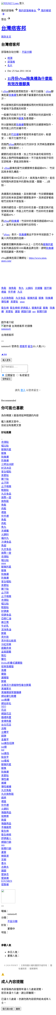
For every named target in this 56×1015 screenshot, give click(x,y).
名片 (9, 65)
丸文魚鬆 (6, 790)
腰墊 (3, 674)
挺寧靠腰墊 (7, 666)
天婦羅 (38, 288)
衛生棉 (5, 308)
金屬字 (5, 739)
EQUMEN (6, 881)
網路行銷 (26, 311)
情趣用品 (6, 812)
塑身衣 (5, 874)
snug (22, 301)
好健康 (5, 611)
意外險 (5, 637)
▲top (4, 354)
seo (34, 311)
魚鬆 (3, 288)
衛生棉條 (15, 308)
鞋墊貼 (5, 490)
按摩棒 (5, 816)
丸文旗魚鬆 (7, 298)
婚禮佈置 (6, 717)
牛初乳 (5, 626)
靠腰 (3, 670)
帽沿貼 (5, 445)
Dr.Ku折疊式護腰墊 (11, 663)
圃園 (3, 870)
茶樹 (3, 859)
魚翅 (3, 545)
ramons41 (6, 329)
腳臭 (21, 118)
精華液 (5, 856)
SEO (3, 706)
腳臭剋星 (48, 244)
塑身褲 (5, 878)
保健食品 (6, 614)
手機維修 (6, 827)
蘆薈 (3, 852)
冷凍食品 (6, 542)
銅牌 (3, 736)
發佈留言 (6, 379)
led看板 (5, 760)
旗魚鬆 (12, 288)
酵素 (3, 633)
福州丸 (5, 538)
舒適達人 (25, 308)
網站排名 (6, 703)
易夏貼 (14, 301)
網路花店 (6, 713)
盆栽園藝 (6, 651)
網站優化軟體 (8, 696)
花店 (3, 710)
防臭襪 (5, 460)
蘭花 (3, 659)
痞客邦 (23, 346)
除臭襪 (12, 95)
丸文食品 (21, 298)
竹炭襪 (15, 134)
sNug (5, 91)
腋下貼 (5, 479)
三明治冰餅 (7, 464)
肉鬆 (3, 508)
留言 (30, 346)
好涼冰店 (6, 468)
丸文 (19, 292)
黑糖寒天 (6, 688)
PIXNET (14, 965)
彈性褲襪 (6, 786)
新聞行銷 (42, 311)
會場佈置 (6, 721)
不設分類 (27, 52)
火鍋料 (29, 288)
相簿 (9, 58)
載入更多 (6, 360)
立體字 (5, 732)
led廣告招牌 (7, 743)
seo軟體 (5, 699)
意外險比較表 (8, 640)
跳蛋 (3, 820)
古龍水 (5, 867)
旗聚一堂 (6, 497)
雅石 (3, 655)
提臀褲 (5, 884)
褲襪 (3, 783)
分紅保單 (6, 644)
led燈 (4, 747)
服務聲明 (34, 968)
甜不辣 (48, 288)
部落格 (11, 62)
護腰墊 (5, 677)
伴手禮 (12, 292)
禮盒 (3, 292)
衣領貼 (5, 442)
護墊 (17, 311)
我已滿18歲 (7, 1009)
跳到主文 (6, 36)
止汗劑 (5, 482)
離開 (18, 1009)
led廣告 (5, 753)
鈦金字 (5, 757)
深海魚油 (6, 629)
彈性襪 (5, 301)
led (2, 750)
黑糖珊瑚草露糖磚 (11, 692)
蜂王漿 (5, 622)
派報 (3, 728)
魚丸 (21, 288)
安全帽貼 (6, 471)
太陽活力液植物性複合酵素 (16, 685)
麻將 (3, 797)
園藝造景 (6, 648)
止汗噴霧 (6, 486)
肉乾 (3, 523)
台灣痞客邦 (13, 28)
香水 (3, 863)
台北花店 (6, 724)
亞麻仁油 (6, 618)
